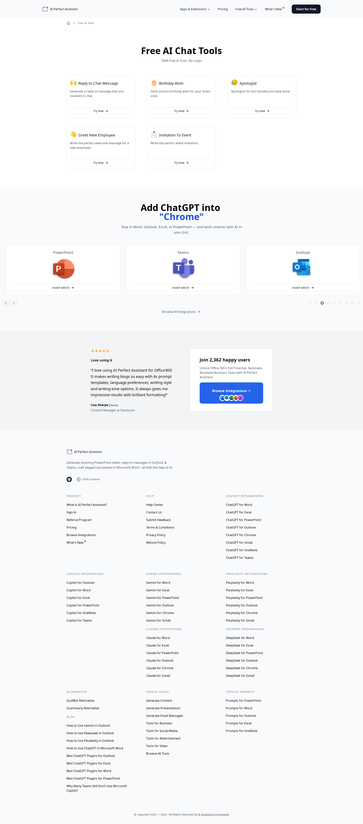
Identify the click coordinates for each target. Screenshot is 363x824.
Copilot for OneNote (81, 613)
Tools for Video (157, 746)
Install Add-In (60, 287)
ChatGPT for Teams (240, 558)
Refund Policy (156, 542)
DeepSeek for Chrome (242, 668)
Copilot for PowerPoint (83, 605)
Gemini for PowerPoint (162, 598)
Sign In (71, 512)
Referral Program (79, 520)
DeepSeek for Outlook (242, 660)
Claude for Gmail (158, 676)
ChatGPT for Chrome (241, 535)
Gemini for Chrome (160, 613)
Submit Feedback (158, 520)
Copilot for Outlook (80, 583)
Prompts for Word (239, 708)
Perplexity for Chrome (242, 613)
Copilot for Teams (79, 620)
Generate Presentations (163, 708)
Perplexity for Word (240, 583)
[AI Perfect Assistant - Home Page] (68, 23)
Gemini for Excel (157, 590)
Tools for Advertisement (163, 738)
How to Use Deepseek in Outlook (90, 733)
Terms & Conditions (160, 527)
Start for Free (306, 9)
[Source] (113, 405)
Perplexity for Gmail (240, 620)
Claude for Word (158, 638)
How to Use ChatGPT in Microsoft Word (95, 748)
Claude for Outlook (160, 660)
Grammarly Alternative (83, 708)
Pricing (223, 9)
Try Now (98, 111)
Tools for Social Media (162, 731)
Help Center (154, 505)
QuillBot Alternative (80, 700)
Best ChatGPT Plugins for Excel (88, 763)
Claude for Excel (157, 645)
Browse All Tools (157, 753)
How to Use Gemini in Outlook (88, 725)
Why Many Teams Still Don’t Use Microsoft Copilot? (97, 788)
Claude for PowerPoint (162, 653)
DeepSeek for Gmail (240, 676)
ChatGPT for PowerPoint (243, 520)
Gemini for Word (158, 583)
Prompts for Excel (238, 723)
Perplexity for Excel (239, 590)
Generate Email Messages (164, 716)
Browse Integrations (81, 535)
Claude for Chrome (159, 668)
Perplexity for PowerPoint (244, 598)
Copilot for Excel (78, 598)
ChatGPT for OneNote (241, 550)
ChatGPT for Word (239, 505)
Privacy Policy (155, 535)
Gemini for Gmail (158, 620)
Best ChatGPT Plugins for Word (89, 771)
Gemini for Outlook (160, 605)
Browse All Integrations (179, 312)
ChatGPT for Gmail (239, 542)
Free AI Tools (86, 23)
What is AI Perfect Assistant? (87, 505)
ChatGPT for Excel (238, 512)
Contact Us (154, 512)
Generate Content (159, 700)
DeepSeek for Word (240, 638)
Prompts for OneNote (241, 731)
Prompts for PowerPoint (243, 700)
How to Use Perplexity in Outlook (90, 741)
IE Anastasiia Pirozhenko (213, 814)
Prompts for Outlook (241, 716)
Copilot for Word (79, 590)
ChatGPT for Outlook (241, 527)
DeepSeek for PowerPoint (244, 653)
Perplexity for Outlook (242, 605)
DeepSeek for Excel (239, 645)
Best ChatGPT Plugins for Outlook (91, 756)
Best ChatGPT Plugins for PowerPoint (93, 778)
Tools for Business (159, 723)
